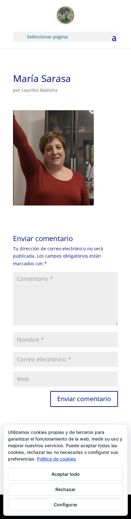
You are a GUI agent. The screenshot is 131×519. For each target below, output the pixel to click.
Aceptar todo (66, 474)
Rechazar (65, 489)
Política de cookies (56, 459)
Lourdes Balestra (40, 90)
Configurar (66, 504)
